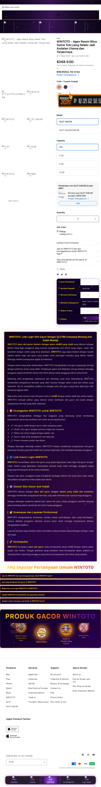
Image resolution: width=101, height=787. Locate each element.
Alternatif (68, 782)
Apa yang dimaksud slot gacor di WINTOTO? (19, 582)
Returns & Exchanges (59, 684)
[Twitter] (62, 275)
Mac (8, 675)
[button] (78, 243)
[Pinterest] (66, 275)
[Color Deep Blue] (65, 87)
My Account (55, 675)
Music (8, 693)
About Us (77, 675)
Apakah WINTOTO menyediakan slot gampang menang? (23, 595)
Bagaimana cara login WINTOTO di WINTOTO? (20, 588)
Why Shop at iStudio (82, 686)
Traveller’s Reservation (38, 702)
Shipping (71, 65)
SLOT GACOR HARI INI (69, 130)
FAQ (52, 693)
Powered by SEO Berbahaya (84, 768)
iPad (8, 679)
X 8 (60, 147)
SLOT (8, 702)
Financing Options (36, 693)
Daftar (50, 782)
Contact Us (55, 688)
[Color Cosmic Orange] (59, 87)
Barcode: (75, 56)
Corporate (32, 679)
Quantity (61, 212)
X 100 (61, 172)
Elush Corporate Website (83, 691)
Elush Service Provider (38, 688)
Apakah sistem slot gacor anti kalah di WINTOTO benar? (23, 601)
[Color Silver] (71, 87)
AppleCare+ (33, 675)
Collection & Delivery (59, 679)
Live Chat (86, 782)
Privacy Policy (56, 697)
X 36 (61, 155)
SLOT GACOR (65, 122)
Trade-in (32, 697)
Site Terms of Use (58, 702)
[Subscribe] (44, 762)
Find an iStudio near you (81, 680)
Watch (9, 688)
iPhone (9, 684)
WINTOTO (12, 344)
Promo (14, 782)
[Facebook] (58, 275)
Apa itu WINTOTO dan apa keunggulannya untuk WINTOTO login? (27, 576)
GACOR (31, 684)
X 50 (61, 164)
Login (32, 782)
